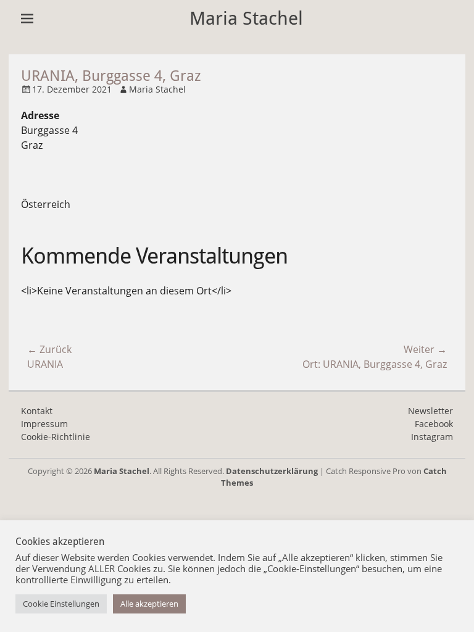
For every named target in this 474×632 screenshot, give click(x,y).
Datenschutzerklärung (272, 470)
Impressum (44, 424)
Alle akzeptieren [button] (149, 603)
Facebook (434, 424)
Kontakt (36, 411)
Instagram (432, 437)
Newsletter (430, 411)
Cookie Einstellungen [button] (61, 603)
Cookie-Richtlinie (55, 437)
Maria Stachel (246, 18)
